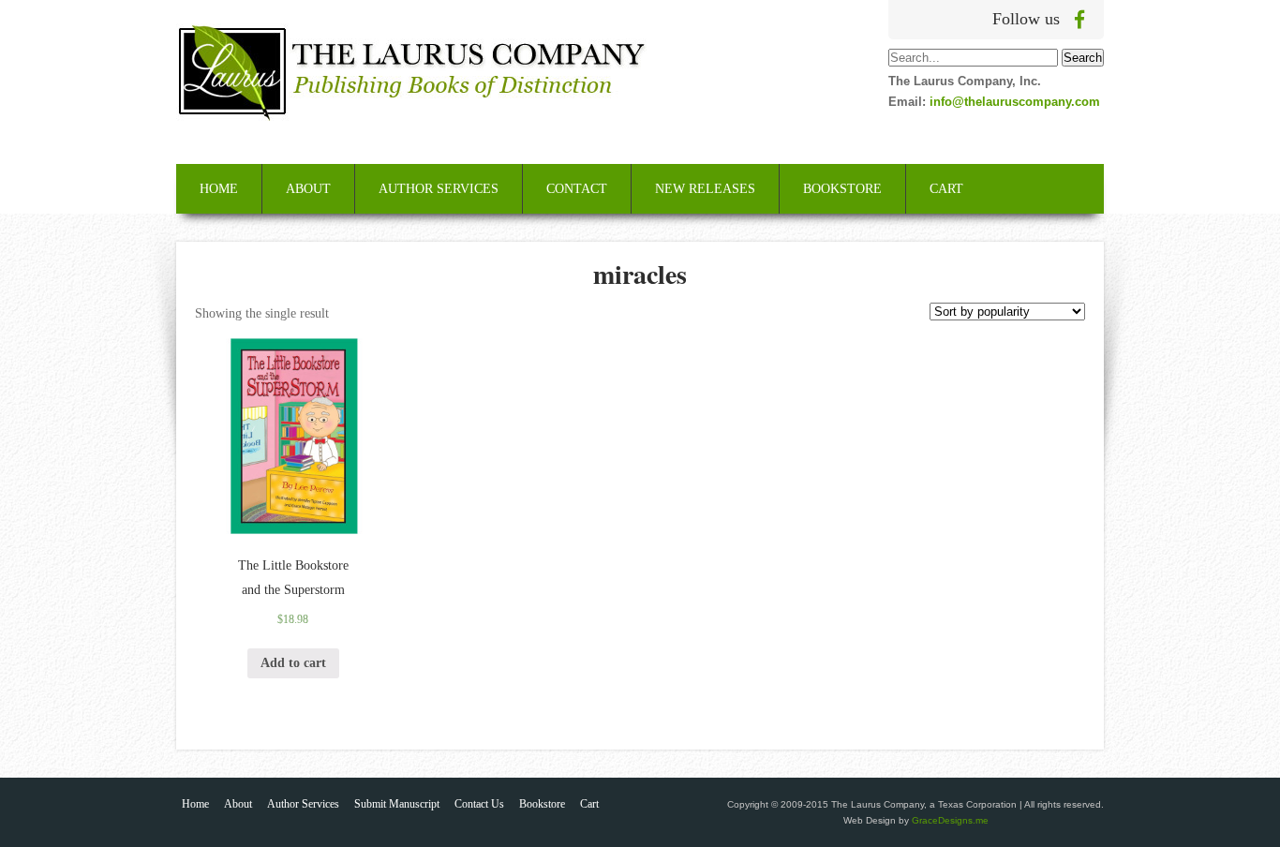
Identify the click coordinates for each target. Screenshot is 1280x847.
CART (946, 189)
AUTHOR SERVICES (439, 189)
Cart (589, 803)
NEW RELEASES (705, 189)
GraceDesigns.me (950, 820)
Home (195, 803)
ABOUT (308, 189)
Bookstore (542, 803)
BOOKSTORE (842, 189)
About (238, 803)
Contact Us (479, 803)
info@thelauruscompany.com (1015, 102)
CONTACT (576, 189)
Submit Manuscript (396, 803)
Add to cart (293, 663)
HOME (219, 189)
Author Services (303, 803)
